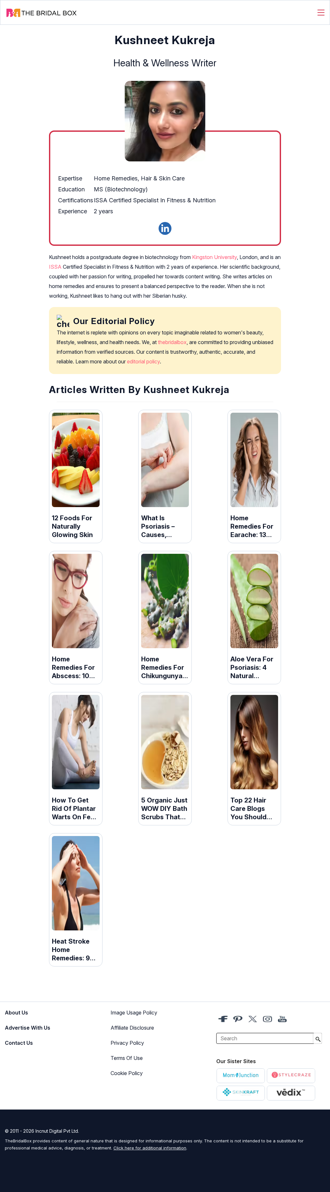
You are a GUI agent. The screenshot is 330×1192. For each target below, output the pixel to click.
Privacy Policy (127, 1043)
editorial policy (143, 361)
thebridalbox (172, 342)
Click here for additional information (149, 1147)
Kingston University (214, 257)
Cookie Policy (127, 1073)
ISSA (55, 267)
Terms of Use (127, 1058)
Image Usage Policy (134, 1012)
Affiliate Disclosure (132, 1027)
